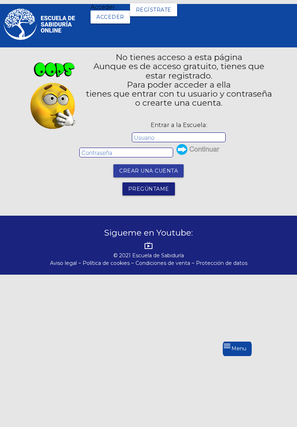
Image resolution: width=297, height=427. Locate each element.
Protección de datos (221, 263)
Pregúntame (148, 189)
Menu (234, 347)
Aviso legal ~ (66, 263)
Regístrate (153, 10)
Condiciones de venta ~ (165, 263)
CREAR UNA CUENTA (148, 171)
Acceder (110, 17)
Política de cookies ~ (109, 263)
